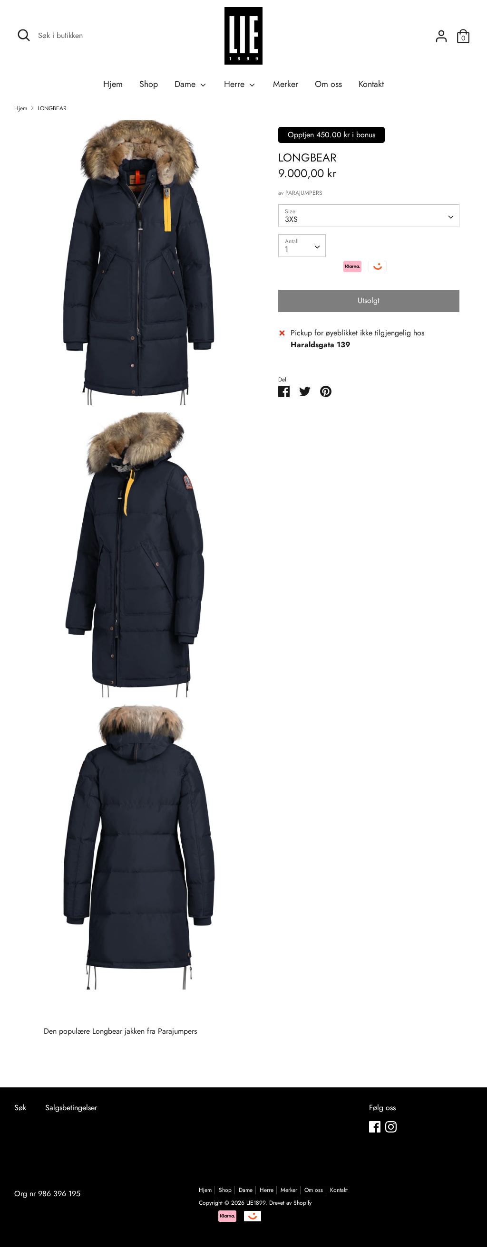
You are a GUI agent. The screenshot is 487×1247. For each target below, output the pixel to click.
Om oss (328, 84)
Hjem (113, 84)
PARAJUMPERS (303, 193)
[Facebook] (374, 1126)
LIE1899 (255, 1203)
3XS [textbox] (291, 219)
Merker (285, 84)
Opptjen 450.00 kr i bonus (331, 134)
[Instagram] (391, 1126)
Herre (235, 84)
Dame (186, 84)
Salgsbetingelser (71, 1107)
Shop (148, 84)
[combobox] (368, 215)
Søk (20, 1107)
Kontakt (371, 84)
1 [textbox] (286, 249)
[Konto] (441, 32)
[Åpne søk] (23, 35)
